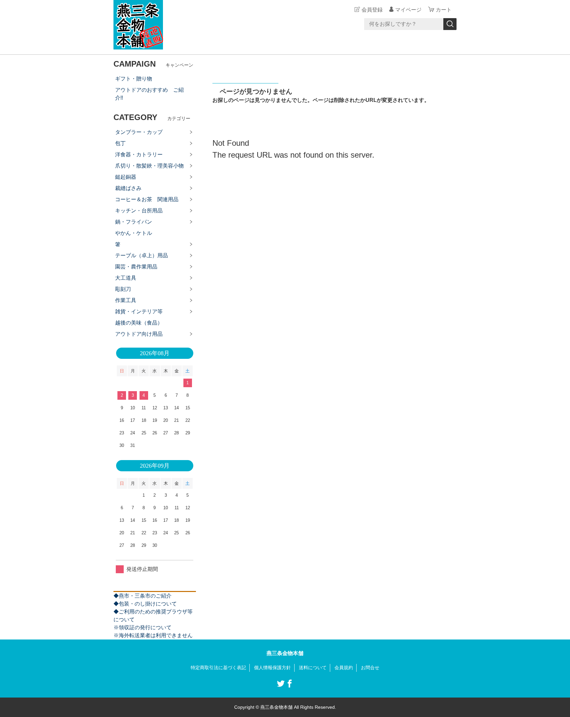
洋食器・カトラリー (139, 154)
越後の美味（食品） (139, 323)
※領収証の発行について (142, 627)
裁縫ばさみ (128, 188)
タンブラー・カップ (139, 132)
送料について (313, 667)
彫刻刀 (123, 289)
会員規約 (343, 667)
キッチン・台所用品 (139, 210)
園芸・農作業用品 (136, 266)
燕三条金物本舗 (285, 653)
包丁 (120, 143)
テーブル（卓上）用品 (141, 255)
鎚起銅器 (125, 177)
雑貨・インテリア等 (139, 311)
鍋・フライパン (133, 222)
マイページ (408, 10)
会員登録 (372, 10)
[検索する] (450, 24)
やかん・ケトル (133, 233)
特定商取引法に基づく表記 (218, 667)
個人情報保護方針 (272, 667)
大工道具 (125, 278)
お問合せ (370, 667)
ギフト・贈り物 (133, 78)
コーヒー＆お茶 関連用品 (146, 199)
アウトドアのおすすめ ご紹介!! (149, 94)
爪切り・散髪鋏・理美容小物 (149, 166)
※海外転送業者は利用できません (153, 635)
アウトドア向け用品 (139, 334)
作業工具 (125, 300)
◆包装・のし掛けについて (145, 604)
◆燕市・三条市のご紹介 (142, 596)
